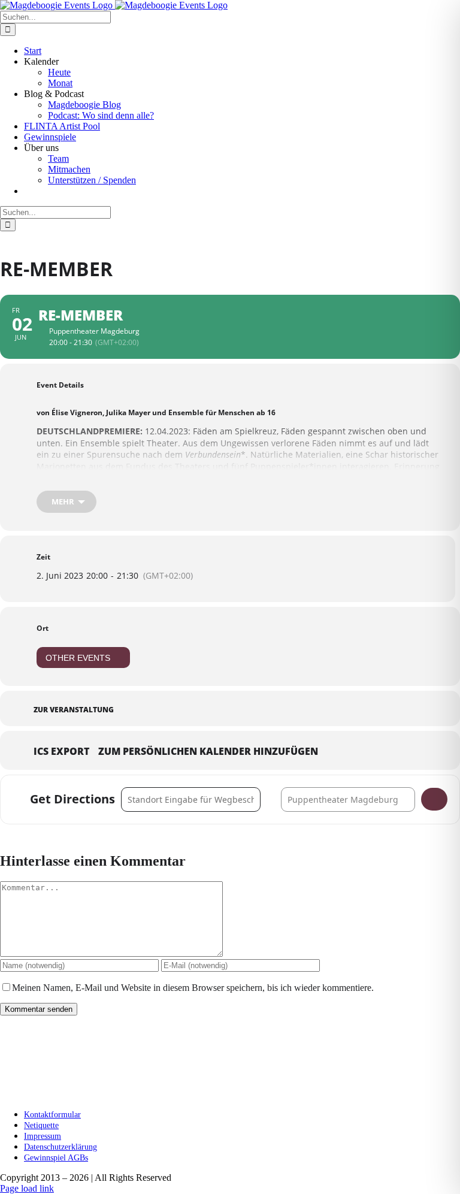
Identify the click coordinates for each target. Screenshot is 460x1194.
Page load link (27, 1188)
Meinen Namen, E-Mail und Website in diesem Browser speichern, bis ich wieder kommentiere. (193, 988)
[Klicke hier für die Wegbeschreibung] (434, 799)
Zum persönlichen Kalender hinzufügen (208, 752)
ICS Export (61, 752)
